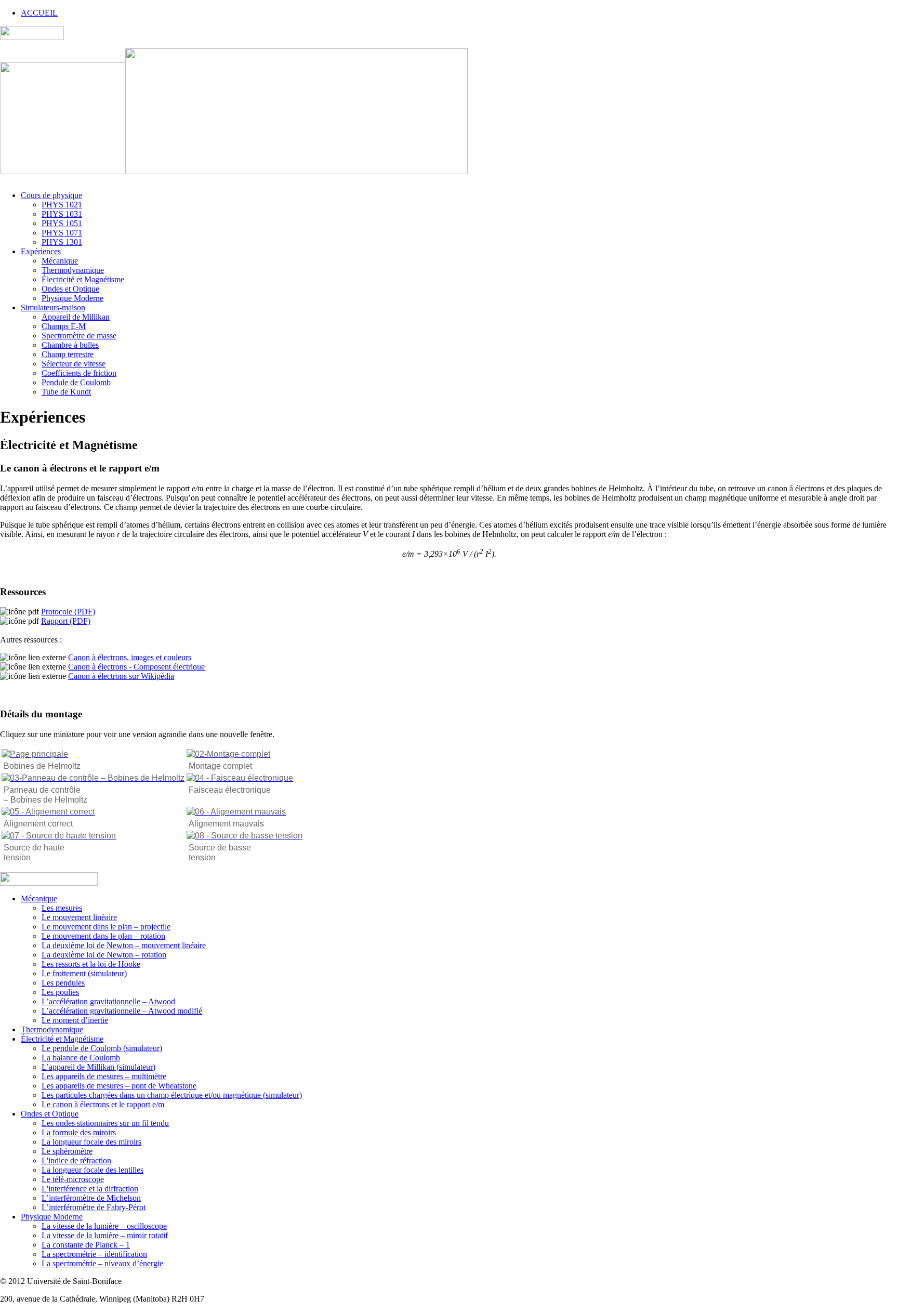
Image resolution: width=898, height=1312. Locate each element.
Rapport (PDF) (65, 620)
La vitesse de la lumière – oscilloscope (104, 1226)
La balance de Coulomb (81, 1057)
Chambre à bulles (70, 344)
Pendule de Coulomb (76, 382)
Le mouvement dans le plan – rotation (103, 935)
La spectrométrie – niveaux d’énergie (102, 1263)
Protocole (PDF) (68, 611)
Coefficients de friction (79, 373)
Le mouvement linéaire (79, 917)
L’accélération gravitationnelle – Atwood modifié (122, 1010)
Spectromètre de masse (79, 335)
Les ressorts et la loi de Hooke (91, 964)
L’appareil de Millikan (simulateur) (98, 1066)
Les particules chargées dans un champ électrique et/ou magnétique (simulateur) (172, 1095)
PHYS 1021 (62, 204)
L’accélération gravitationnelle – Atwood (108, 1001)
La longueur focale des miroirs (91, 1141)
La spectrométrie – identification (94, 1254)
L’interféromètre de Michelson (91, 1197)
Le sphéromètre (67, 1151)
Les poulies (60, 992)
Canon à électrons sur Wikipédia (121, 676)
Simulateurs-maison (53, 307)
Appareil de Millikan (76, 316)
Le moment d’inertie (75, 1020)
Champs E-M (64, 326)
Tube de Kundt (66, 391)
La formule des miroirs (79, 1132)
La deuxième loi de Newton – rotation (104, 954)
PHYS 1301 (62, 242)
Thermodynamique (73, 270)
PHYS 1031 (62, 213)
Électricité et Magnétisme (83, 279)
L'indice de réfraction (76, 1160)
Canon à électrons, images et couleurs (129, 657)
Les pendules (63, 982)
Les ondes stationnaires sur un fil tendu (105, 1123)
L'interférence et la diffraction (90, 1188)
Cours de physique (51, 195)
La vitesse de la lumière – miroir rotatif (105, 1235)
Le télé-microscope (73, 1179)
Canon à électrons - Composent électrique (136, 666)
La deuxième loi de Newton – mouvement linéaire (124, 945)
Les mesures (62, 907)
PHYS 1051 (62, 223)
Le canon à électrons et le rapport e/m (103, 1104)
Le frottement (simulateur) (84, 973)
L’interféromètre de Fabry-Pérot (94, 1207)
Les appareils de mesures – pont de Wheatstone (119, 1085)
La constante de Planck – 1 (86, 1244)
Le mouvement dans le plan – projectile (106, 926)
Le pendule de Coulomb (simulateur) (102, 1048)
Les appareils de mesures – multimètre (104, 1076)
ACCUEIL (39, 12)
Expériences (41, 251)
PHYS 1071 (62, 232)
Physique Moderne (72, 298)
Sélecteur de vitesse (73, 363)
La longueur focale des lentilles (92, 1169)
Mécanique (60, 260)
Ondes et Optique (70, 288)
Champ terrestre (68, 354)
